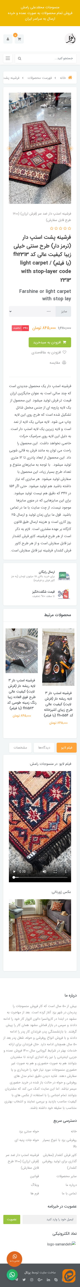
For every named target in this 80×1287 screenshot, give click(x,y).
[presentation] (70, 148)
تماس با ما (69, 1193)
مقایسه (55, 362)
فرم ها (34, 1193)
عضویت (12, 1219)
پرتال (27, 1272)
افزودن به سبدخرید (47, 342)
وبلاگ (35, 1185)
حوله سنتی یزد (29, 1131)
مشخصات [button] (20, 747)
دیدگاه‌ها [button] (44, 747)
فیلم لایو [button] (66, 747)
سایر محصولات (66, 1176)
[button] (19, 39)
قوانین (34, 1176)
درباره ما (71, 1185)
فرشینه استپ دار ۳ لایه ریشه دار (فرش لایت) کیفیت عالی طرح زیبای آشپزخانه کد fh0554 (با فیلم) (58, 704)
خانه (74, 1131)
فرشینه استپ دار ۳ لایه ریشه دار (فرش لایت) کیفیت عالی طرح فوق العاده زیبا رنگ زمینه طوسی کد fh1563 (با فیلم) (21, 694)
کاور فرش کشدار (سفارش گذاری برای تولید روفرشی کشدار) (59, 1161)
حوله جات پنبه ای (27, 1140)
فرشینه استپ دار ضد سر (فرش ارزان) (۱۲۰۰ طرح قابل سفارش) (22, 1161)
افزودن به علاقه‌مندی (47, 352)
